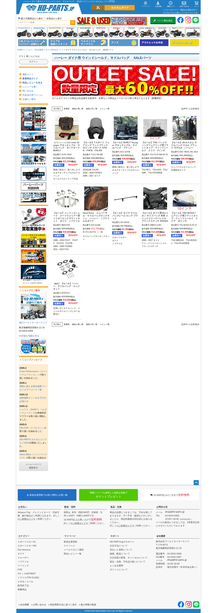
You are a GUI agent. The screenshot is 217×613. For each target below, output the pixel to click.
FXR (20, 569)
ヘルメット (93, 42)
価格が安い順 (91, 109)
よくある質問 (116, 565)
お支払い (22, 507)
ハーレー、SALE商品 (34, 50)
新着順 (66, 109)
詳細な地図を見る (30, 336)
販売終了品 (23, 585)
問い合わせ (28, 91)
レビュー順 (104, 109)
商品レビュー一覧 (72, 553)
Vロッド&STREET (27, 573)
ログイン (33, 61)
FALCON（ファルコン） (32, 427)
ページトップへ (196, 482)
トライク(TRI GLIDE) (131, 32)
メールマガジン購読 (74, 549)
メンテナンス (32, 42)
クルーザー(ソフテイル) (70, 32)
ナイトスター (54, 32)
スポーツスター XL (24, 32)
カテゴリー (23, 536)
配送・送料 (69, 507)
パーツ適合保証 (165, 20)
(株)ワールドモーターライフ (33, 322)
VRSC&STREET (177, 32)
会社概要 (160, 536)
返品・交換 (116, 507)
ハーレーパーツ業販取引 (33, 466)
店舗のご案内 (29, 99)
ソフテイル (101, 32)
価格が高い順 (77, 109)
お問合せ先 (162, 507)
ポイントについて (119, 569)
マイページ (69, 536)
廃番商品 (22, 589)
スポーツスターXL (27, 541)
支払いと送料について (121, 549)
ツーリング (85, 32)
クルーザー (23, 557)
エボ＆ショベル (25, 581)
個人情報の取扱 (88, 604)
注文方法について (119, 545)
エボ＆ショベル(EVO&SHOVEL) (193, 32)
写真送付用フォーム (32, 95)
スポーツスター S (39, 32)
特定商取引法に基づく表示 (63, 604)
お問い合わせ (39, 604)
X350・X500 (162, 32)
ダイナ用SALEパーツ (54, 50)
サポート (114, 536)
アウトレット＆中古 (154, 42)
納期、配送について (120, 553)
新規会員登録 (70, 541)
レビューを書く (30, 86)
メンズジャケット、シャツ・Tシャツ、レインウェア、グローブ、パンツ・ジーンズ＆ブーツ (63, 42)
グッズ (123, 42)
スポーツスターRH (27, 545)
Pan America (147, 32)
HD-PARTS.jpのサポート (122, 541)
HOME (20, 50)
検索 (72, 22)
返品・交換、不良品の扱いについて (127, 561)
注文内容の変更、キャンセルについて (129, 557)
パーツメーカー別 (184, 42)
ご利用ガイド (26, 519)
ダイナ (116, 32)
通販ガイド (28, 74)
